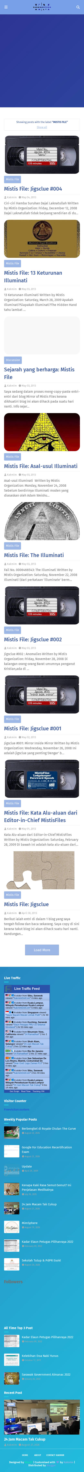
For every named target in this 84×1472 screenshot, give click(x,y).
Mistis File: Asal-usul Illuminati (40, 466)
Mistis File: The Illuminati (34, 555)
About (37, 1455)
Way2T (29, 1462)
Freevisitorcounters (16, 1109)
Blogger (51, 1465)
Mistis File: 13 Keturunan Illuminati (33, 277)
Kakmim (12, 197)
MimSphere (30, 1223)
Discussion (13, 360)
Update (27, 1166)
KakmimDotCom (22, 998)
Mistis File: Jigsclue (26, 904)
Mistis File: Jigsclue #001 (32, 728)
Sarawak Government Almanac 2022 (46, 1374)
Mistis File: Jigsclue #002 (33, 639)
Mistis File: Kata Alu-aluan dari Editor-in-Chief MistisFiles (40, 816)
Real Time (26, 1091)
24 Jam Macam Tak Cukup (27, 1085)
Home (25, 1455)
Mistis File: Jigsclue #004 (33, 189)
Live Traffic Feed (27, 988)
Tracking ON (38, 1091)
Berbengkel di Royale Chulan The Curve (49, 1128)
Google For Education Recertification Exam (47, 1149)
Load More (42, 950)
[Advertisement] (42, 58)
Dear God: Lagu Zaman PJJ (28, 1063)
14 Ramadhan (32, 1034)
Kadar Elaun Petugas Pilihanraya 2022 (47, 1242)
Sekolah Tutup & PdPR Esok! (41, 1260)
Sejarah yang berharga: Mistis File (39, 373)
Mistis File (12, 179)
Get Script (14, 1091)
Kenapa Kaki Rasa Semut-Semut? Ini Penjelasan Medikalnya (46, 1187)
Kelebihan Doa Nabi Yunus (40, 1356)
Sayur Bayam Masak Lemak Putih (23, 1015)
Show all (42, 127)
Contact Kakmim (55, 1455)
